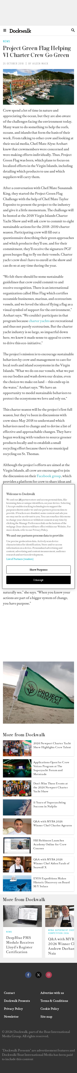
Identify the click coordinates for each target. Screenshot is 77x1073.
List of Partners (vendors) (20, 559)
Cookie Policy (49, 1009)
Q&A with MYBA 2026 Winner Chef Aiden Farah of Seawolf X (51, 863)
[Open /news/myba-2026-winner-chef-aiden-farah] (17, 871)
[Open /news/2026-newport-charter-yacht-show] (17, 755)
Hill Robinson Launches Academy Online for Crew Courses (50, 844)
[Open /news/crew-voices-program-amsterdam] (17, 776)
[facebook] (28, 975)
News (9, 932)
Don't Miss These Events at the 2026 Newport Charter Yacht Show (50, 787)
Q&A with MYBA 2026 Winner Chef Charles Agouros (52, 823)
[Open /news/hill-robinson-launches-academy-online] (17, 852)
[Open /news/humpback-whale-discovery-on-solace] (17, 890)
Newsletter (11, 1017)
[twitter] (38, 975)
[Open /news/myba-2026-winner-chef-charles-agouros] (17, 833)
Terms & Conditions (54, 1001)
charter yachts (39, 320)
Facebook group (49, 476)
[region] (38, 536)
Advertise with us (52, 993)
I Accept (38, 580)
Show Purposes (38, 569)
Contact (9, 993)
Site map (46, 1017)
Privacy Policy (13, 1009)
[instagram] (49, 975)
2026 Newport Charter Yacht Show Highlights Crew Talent (52, 745)
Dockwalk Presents (17, 1001)
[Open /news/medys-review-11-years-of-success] (17, 814)
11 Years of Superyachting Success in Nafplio (49, 804)
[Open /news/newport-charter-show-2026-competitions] (17, 795)
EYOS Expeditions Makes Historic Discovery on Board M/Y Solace (51, 882)
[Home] (20, 30)
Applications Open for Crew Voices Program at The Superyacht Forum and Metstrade (51, 768)
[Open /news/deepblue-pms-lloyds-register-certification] (22, 916)
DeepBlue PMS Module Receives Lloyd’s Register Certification (20, 944)
